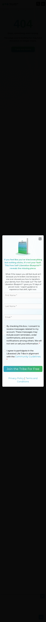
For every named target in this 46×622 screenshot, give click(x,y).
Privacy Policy (16, 378)
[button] (40, 239)
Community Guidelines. (28, 356)
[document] (23, 311)
